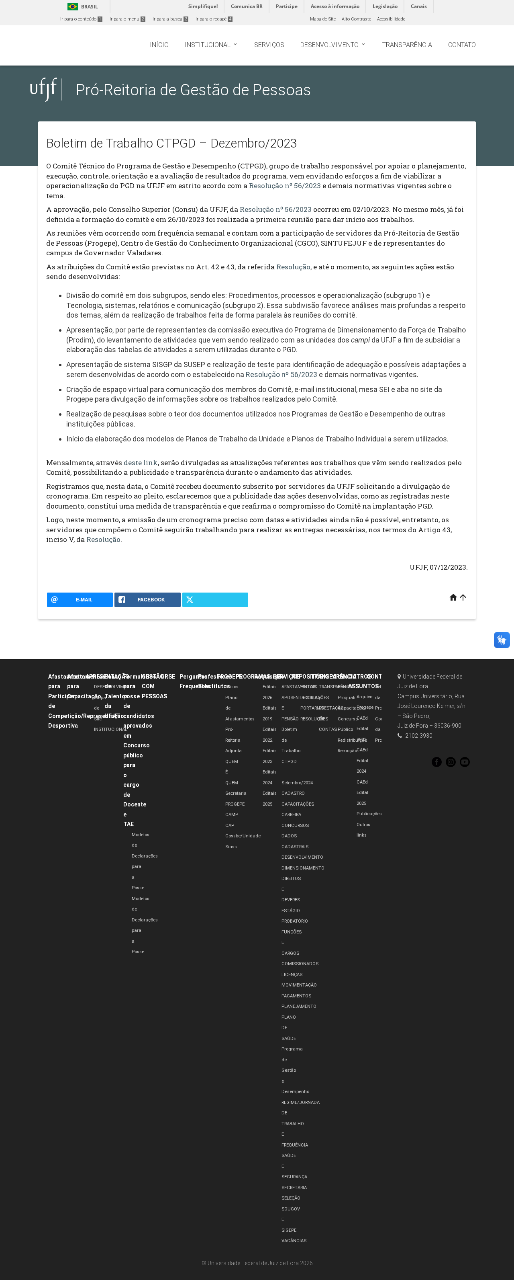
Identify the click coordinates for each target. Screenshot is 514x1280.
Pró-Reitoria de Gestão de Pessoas (193, 90)
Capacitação (351, 708)
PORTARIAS (312, 708)
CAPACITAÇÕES (297, 804)
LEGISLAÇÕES (314, 697)
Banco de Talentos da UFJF (116, 696)
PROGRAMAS (253, 676)
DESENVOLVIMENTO (115, 686)
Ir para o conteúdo (80, 19)
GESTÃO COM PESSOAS (154, 686)
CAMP (231, 814)
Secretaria (236, 793)
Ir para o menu (127, 19)
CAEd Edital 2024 (362, 760)
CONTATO (380, 676)
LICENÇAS (291, 974)
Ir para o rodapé (213, 19)
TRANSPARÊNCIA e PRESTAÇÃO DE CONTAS (336, 708)
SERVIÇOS (286, 676)
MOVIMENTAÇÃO (299, 985)
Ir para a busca (170, 19)
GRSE (168, 676)
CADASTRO (293, 793)
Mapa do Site (323, 19)
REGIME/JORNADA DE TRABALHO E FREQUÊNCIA (300, 1124)
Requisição (269, 676)
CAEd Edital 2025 (362, 792)
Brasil (81, 6)
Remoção (347, 750)
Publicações (369, 813)
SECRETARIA (294, 1187)
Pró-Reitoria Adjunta (233, 740)
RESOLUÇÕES (314, 719)
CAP (229, 825)
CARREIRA (291, 814)
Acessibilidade (391, 19)
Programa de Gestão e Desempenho (295, 1070)
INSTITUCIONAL (110, 729)
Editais (338, 676)
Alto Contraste (356, 19)
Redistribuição (352, 740)
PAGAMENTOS (296, 996)
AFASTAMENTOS (298, 686)
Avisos (232, 686)
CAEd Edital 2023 (362, 729)
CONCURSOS (295, 825)
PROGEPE (229, 676)
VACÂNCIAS (293, 1240)
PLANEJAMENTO (298, 1006)
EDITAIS (308, 686)
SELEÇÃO (290, 1198)
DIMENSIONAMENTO (302, 868)
